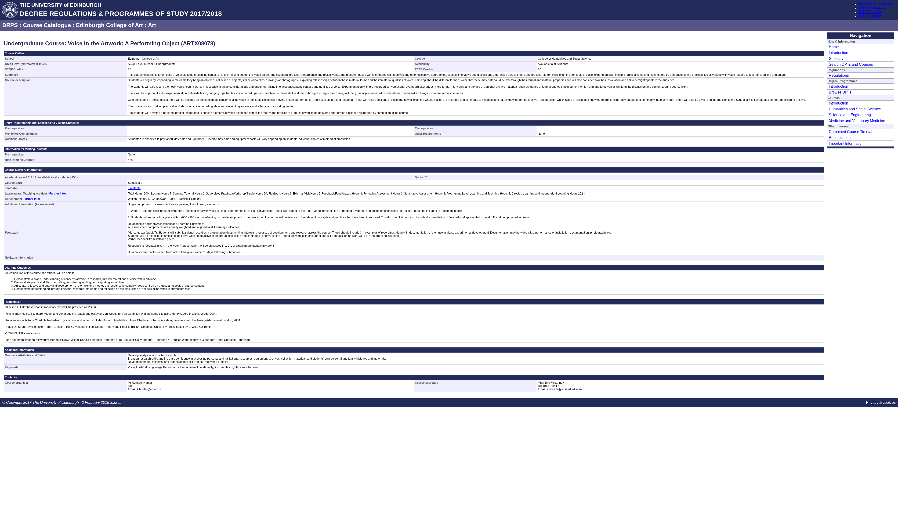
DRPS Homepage (872, 8)
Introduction (838, 53)
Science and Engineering (850, 115)
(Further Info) (57, 193)
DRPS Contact (869, 16)
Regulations (839, 75)
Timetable (134, 188)
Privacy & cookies (881, 402)
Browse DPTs (840, 92)
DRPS (10, 25)
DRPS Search (869, 12)
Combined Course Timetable (852, 132)
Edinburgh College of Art (109, 25)
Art (152, 25)
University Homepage (875, 3)
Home (834, 47)
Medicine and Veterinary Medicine (857, 121)
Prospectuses (840, 138)
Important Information (846, 143)
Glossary (836, 59)
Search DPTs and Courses (851, 64)
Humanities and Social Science (855, 109)
